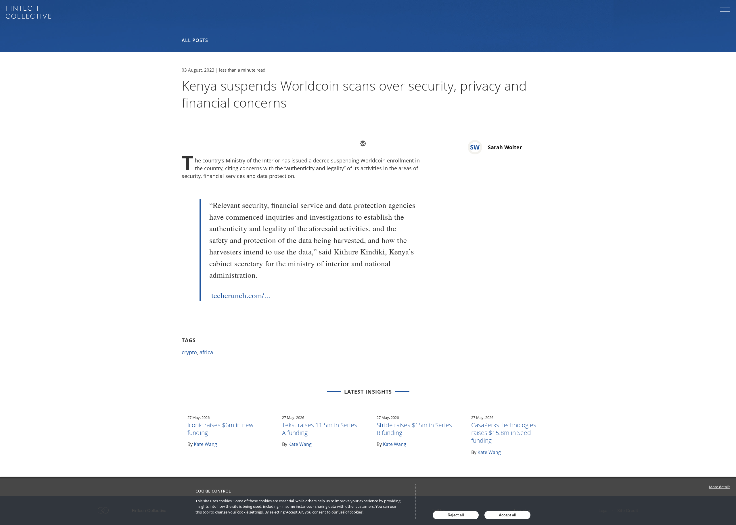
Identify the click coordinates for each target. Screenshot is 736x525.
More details (719, 486)
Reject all (456, 515)
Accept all (507, 515)
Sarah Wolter (505, 147)
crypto (189, 352)
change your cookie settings (239, 512)
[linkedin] (397, 144)
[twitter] (379, 144)
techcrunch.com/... (240, 295)
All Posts (195, 40)
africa (206, 352)
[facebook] (414, 144)
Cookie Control (213, 491)
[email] (362, 144)
